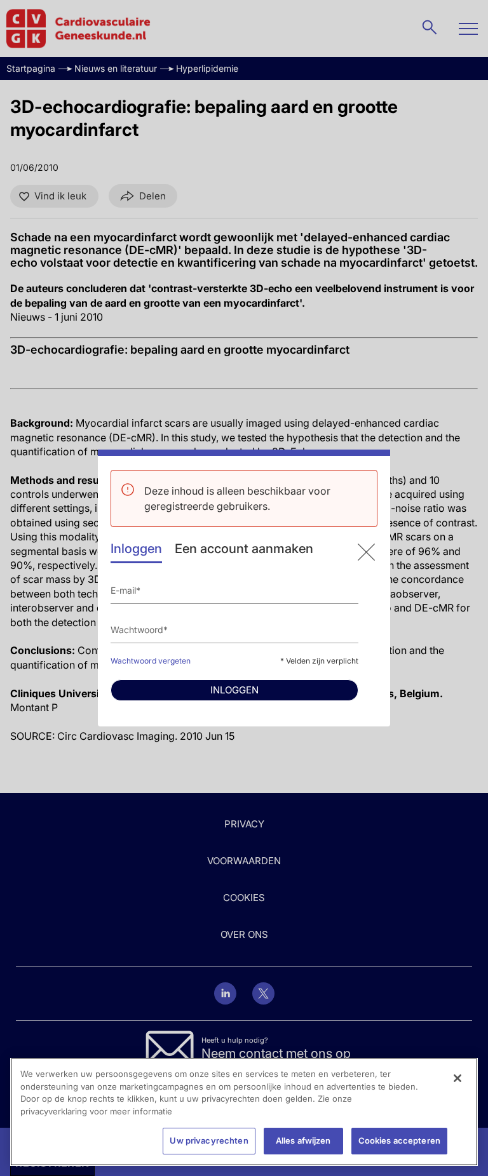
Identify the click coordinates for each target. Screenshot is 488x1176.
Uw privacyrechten (209, 1140)
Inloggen (136, 548)
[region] (244, 1112)
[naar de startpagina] (366, 552)
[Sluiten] (457, 1078)
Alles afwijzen (303, 1140)
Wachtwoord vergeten (151, 660)
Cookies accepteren (399, 1140)
